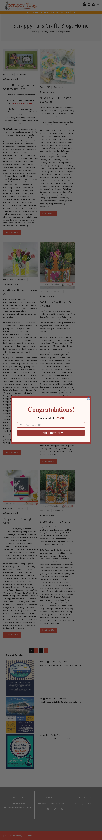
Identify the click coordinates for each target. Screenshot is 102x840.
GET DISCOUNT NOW (51, 433)
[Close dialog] (88, 399)
